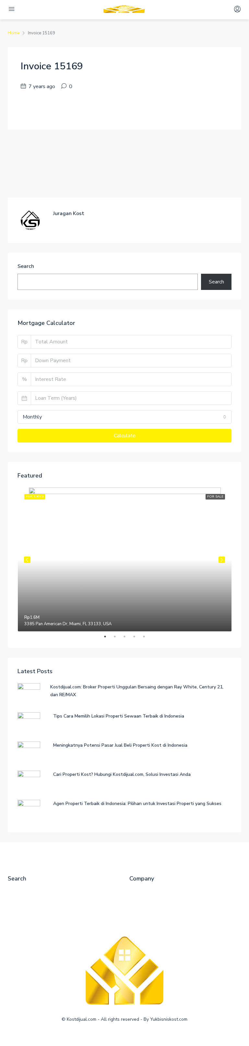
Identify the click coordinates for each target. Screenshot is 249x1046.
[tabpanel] (124, 559)
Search (26, 266)
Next (222, 560)
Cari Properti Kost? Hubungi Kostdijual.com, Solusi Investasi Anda (122, 774)
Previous (27, 560)
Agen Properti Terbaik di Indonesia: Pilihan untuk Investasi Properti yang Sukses (137, 803)
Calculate (125, 435)
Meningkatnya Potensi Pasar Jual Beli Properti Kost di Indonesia (120, 745)
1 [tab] (108, 636)
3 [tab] (127, 636)
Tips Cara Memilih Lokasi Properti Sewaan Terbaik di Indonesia (118, 716)
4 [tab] (137, 636)
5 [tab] (147, 636)
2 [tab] (118, 636)
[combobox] (124, 417)
